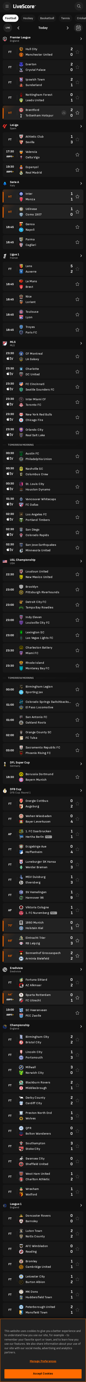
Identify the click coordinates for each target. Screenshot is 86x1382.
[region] (43, 1350)
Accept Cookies (43, 1373)
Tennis (65, 18)
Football (10, 18)
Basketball (47, 18)
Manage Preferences (43, 1361)
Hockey (28, 18)
